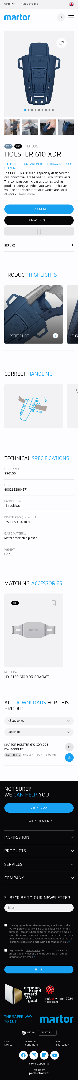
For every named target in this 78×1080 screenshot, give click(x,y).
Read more (27, 194)
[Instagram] (33, 1055)
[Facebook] (23, 1055)
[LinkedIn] (44, 1055)
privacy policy (32, 950)
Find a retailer (29, 4)
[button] (71, 17)
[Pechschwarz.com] (39, 1073)
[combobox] (38, 721)
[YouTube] (54, 1055)
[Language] (71, 4)
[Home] (17, 17)
